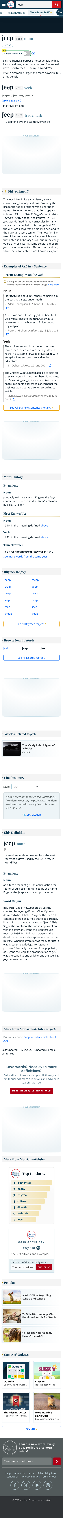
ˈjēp (6, 45)
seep (34, 607)
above (44, 525)
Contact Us (12, 1476)
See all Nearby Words (30, 657)
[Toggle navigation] (3, 4)
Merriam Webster (10, 1447)
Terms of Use (49, 1476)
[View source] (7, 308)
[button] (41, 12)
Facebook (14, 1485)
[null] (38, 1248)
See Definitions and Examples (30, 1254)
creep (8, 586)
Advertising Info (47, 1473)
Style (6, 786)
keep (34, 593)
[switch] (16, 53)
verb (28, 87)
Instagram (47, 1485)
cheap (35, 580)
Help (8, 1473)
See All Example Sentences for (30, 407)
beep (8, 580)
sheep (8, 613)
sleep (34, 613)
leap (7, 600)
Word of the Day (31, 1242)
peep (34, 600)
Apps (31, 1473)
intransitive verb (11, 100)
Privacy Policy (30, 1476)
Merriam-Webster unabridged (31, 1090)
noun (28, 38)
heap (8, 593)
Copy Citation (33, 814)
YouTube (36, 1485)
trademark (33, 115)
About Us (20, 1473)
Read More (53, 284)
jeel (5, 648)
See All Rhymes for (30, 624)
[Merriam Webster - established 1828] (10, 4)
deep (34, 586)
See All (30, 1429)
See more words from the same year (25, 556)
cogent (29, 1247)
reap (7, 607)
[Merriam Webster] (31, 1235)
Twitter (25, 1485)
